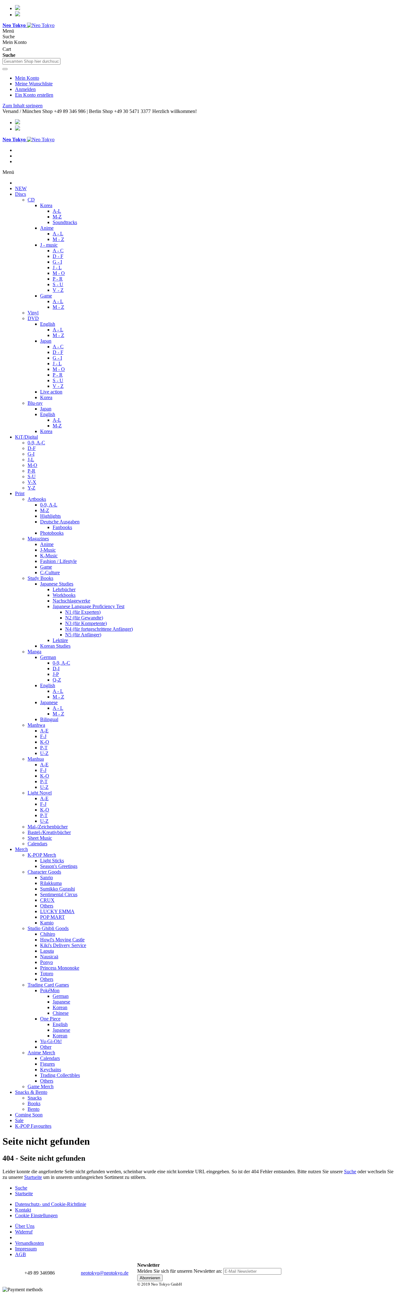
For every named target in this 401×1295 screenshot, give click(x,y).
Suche (350, 1171)
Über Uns (24, 1226)
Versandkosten (29, 1243)
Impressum (26, 1248)
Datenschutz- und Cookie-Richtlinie (50, 1204)
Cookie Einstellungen (36, 1215)
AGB (20, 1254)
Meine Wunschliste (34, 83)
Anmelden (25, 89)
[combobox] (31, 61)
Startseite (33, 1177)
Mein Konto (27, 78)
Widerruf (24, 1231)
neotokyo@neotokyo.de (104, 1273)
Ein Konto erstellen (34, 95)
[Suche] (5, 69)
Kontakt (23, 1209)
